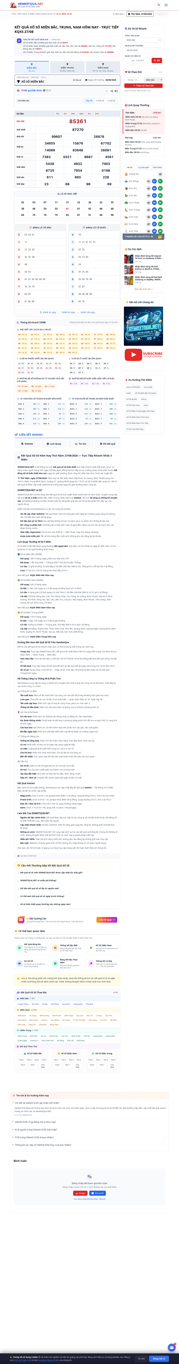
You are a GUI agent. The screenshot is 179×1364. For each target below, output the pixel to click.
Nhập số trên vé (133, 56)
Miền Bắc (35, 77)
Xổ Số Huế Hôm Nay (134, 429)
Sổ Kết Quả (51, 666)
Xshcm (144, 399)
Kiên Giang (33, 1020)
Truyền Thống (23, 1004)
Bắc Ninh (35, 1004)
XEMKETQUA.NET (47, 651)
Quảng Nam (110, 1036)
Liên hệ (75, 848)
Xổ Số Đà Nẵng (81, 658)
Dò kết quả (109, 443)
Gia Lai (43, 1036)
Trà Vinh (103, 1020)
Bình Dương (44, 1015)
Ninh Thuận (75, 1036)
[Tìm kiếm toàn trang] (159, 5)
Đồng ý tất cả (159, 1358)
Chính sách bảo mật (22, 1360)
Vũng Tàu (32, 1024)
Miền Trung (22, 1036)
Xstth (128, 393)
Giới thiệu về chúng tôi (95, 848)
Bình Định (33, 1036)
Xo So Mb (148, 387)
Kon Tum (64, 1036)
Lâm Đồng (55, 1020)
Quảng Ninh (78, 1004)
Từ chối (141, 1358)
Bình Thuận (68, 1015)
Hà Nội (44, 1004)
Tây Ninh (113, 1020)
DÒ (158, 60)
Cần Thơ (108, 1015)
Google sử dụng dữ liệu (48, 1360)
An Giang (32, 1015)
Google (82, 1193)
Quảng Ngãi (22, 1040)
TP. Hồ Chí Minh (79, 1020)
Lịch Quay (55, 443)
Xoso (146, 405)
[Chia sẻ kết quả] (112, 91)
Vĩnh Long (21, 1024)
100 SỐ (129, 167)
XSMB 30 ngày (49, 312)
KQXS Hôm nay (23, 77)
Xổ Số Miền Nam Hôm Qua (137, 417)
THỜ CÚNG (157, 167)
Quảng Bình (97, 1036)
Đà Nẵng (60, 1040)
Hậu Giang (22, 1020)
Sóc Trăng (66, 1020)
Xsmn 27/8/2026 (133, 387)
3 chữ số (100, 100)
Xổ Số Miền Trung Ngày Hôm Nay (140, 411)
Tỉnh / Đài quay (132, 36)
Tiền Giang (93, 1020)
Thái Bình (89, 1004)
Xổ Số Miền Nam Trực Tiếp (137, 423)
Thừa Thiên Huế (47, 1040)
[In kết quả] (18, 90)
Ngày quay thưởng (134, 46)
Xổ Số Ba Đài (131, 399)
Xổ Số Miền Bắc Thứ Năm (145, 393)
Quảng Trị (34, 1040)
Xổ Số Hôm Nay (133, 405)
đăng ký (102, 1199)
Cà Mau (99, 1015)
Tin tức (82, 443)
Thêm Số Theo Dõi (145, 85)
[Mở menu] (166, 5)
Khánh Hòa (54, 1036)
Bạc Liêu (80, 1015)
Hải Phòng (55, 1004)
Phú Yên (87, 1036)
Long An (44, 1020)
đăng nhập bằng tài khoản (88, 1199)
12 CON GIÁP (143, 167)
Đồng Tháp (54, 1024)
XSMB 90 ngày (68, 312)
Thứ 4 (43, 77)
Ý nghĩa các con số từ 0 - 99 (139, 236)
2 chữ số (111, 100)
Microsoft (99, 1193)
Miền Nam (22, 1015)
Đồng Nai (42, 1024)
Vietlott (29, 443)
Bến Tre (90, 1015)
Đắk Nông (80, 1040)
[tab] (32, 67)
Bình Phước (56, 1015)
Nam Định (66, 1004)
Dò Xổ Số (47, 669)
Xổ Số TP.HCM (67, 658)
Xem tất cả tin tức (143, 289)
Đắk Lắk (70, 1040)
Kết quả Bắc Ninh (32, 90)
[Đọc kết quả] (116, 91)
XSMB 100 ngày (88, 312)
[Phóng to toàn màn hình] (106, 91)
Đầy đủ (89, 100)
